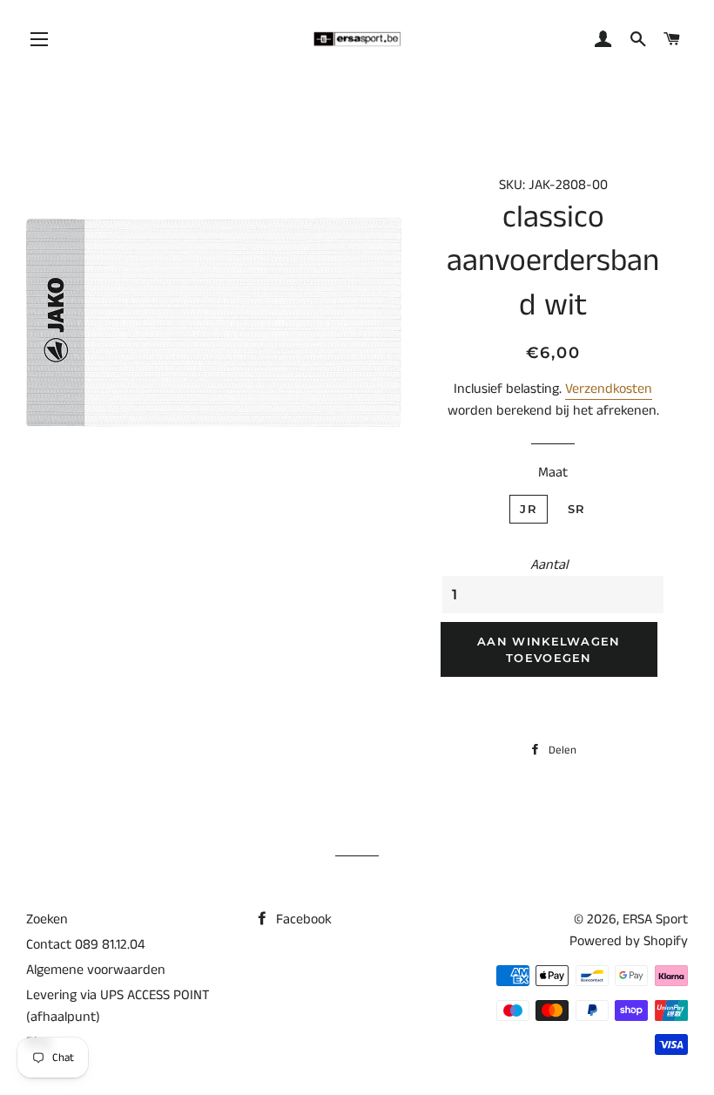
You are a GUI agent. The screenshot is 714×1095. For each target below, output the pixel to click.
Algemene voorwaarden (95, 970)
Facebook (302, 919)
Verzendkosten (608, 389)
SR (577, 509)
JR (528, 509)
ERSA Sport (655, 919)
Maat (553, 473)
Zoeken (47, 919)
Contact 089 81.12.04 (85, 945)
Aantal (549, 565)
